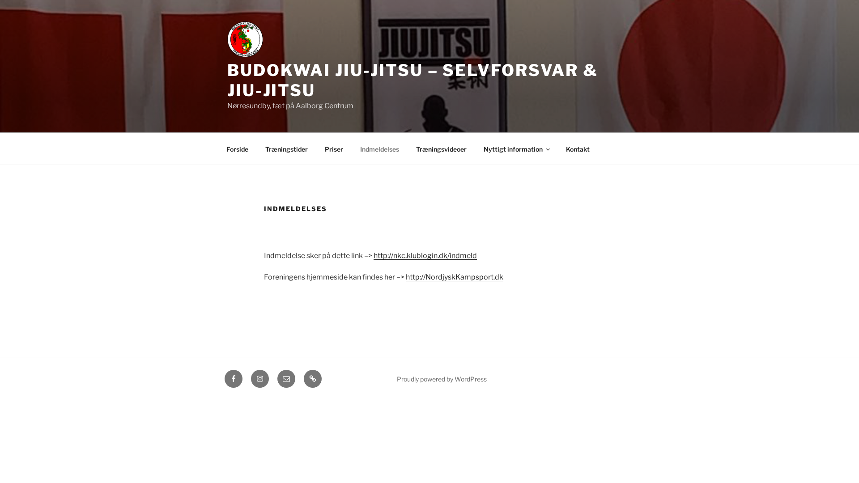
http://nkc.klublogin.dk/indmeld (425, 255)
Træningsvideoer (441, 149)
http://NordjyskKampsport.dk (454, 277)
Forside (237, 149)
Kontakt (578, 149)
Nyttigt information (513, 149)
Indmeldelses (379, 149)
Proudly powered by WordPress (442, 379)
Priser (334, 149)
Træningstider (286, 149)
